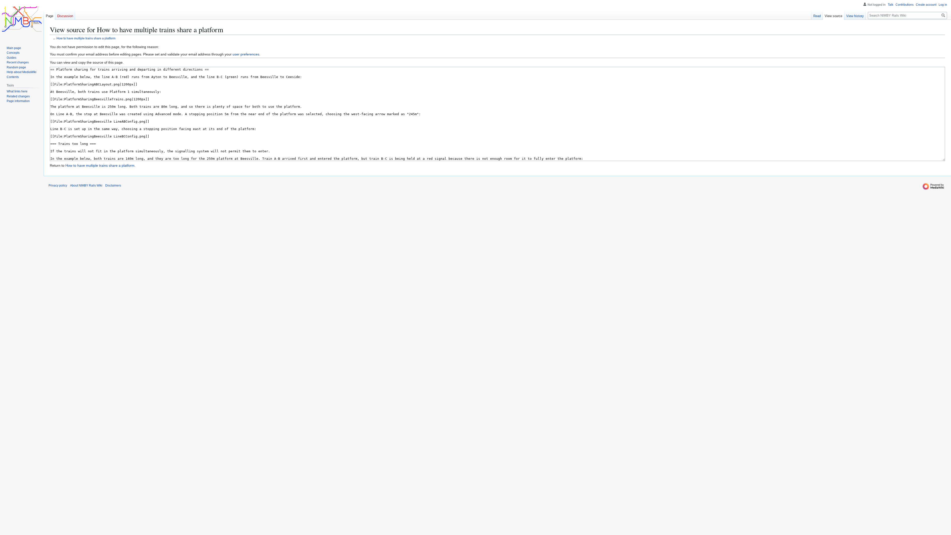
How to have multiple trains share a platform (85, 38)
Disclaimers (113, 185)
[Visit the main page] (22, 20)
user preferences (246, 54)
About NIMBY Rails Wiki (86, 185)
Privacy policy (58, 185)
